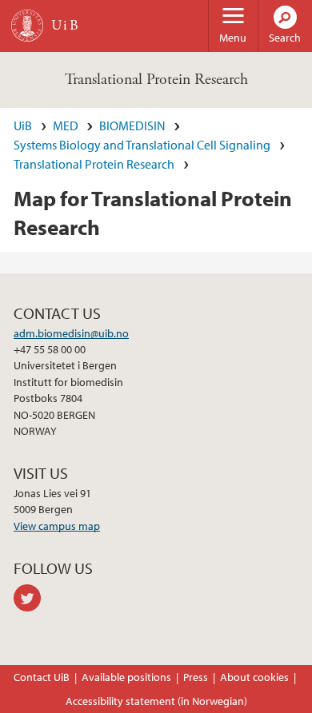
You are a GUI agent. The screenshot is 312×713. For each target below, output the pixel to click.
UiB (23, 125)
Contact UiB (42, 677)
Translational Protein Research (156, 80)
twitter (30, 597)
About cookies (254, 677)
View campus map (57, 526)
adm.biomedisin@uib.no (71, 333)
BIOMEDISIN (132, 125)
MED (65, 125)
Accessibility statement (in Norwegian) (156, 701)
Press (195, 677)
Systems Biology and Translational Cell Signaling (142, 145)
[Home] (27, 26)
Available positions (126, 677)
